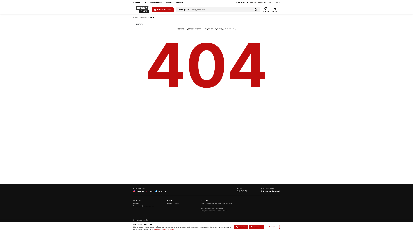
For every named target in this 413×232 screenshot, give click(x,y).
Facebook (162, 191)
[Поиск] (256, 9)
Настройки (273, 227)
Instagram (140, 191)
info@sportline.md (270, 191)
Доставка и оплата (173, 204)
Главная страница (140, 17)
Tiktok (151, 191)
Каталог (136, 3)
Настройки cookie (140, 220)
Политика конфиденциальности (143, 206)
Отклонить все (256, 227)
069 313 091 (241, 3)
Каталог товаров (164, 10)
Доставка (169, 3)
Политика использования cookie (163, 229)
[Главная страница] (142, 9)
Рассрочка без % (156, 3)
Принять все (241, 227)
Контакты (180, 3)
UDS (144, 3)
